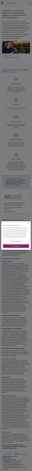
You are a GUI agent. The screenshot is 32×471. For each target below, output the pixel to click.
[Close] (28, 223)
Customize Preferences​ (16, 241)
